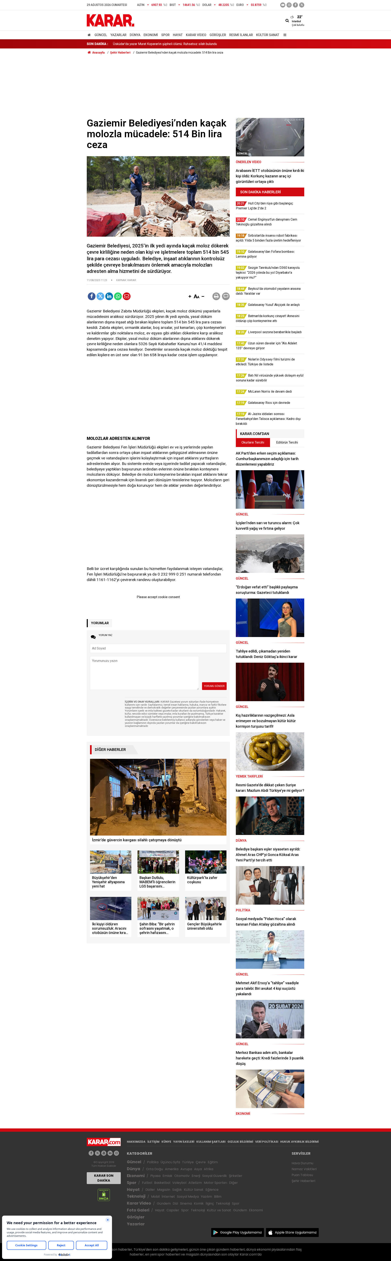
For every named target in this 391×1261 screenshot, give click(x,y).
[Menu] (284, 35)
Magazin (163, 1189)
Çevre (201, 1162)
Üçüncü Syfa (170, 1162)
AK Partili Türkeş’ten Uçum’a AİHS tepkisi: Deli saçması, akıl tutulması (162, 44)
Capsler (173, 1210)
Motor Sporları (215, 1182)
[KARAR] (110, 20)
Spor (165, 35)
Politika (152, 1162)
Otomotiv (182, 1175)
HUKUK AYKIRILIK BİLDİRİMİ (299, 1142)
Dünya (135, 35)
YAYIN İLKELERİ (183, 1142)
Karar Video (196, 35)
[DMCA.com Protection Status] (104, 1194)
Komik (199, 1203)
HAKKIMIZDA (136, 1142)
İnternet (168, 1196)
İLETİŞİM (153, 1142)
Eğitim (213, 1162)
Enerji (196, 1175)
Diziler (150, 1189)
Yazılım (206, 1196)
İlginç (210, 1203)
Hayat (178, 35)
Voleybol (179, 1182)
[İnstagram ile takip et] (289, 5)
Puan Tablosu (302, 1175)
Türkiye (188, 1162)
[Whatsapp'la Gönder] (118, 296)
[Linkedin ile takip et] (110, 1153)
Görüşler (218, 35)
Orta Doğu (154, 1169)
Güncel (100, 35)
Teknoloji (136, 1196)
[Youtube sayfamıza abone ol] (103, 1153)
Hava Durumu (302, 1163)
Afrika (208, 1169)
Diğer (233, 1182)
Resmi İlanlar (241, 35)
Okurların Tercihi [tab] (253, 442)
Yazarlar (118, 35)
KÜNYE (166, 1142)
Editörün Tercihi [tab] (287, 442)
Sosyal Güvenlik (214, 1175)
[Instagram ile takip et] (116, 1153)
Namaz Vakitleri (304, 1169)
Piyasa (155, 1175)
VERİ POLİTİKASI (266, 1142)
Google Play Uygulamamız (241, 1232)
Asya (198, 1169)
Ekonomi (151, 35)
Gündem (164, 1203)
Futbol (147, 1182)
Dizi (175, 1203)
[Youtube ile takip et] (282, 5)
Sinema (186, 1203)
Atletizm (195, 1182)
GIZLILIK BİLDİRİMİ (240, 1142)
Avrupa (186, 1169)
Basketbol (162, 1182)
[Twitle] (100, 296)
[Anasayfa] (90, 35)
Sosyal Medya (188, 1196)
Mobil (155, 1196)
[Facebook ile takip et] (295, 5)
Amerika (171, 1169)
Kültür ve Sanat (219, 1210)
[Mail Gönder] (127, 296)
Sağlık (177, 1189)
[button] (190, 297)
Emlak (167, 1175)
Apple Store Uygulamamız (296, 1232)
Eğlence (212, 1189)
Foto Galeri (138, 1210)
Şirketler (235, 1175)
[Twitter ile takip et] (301, 5)
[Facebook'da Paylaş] (92, 296)
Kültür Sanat (267, 35)
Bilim (217, 1196)
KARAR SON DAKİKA (103, 1178)
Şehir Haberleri (303, 1181)
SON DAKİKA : (97, 44)
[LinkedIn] (109, 296)
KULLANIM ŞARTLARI (210, 1142)
